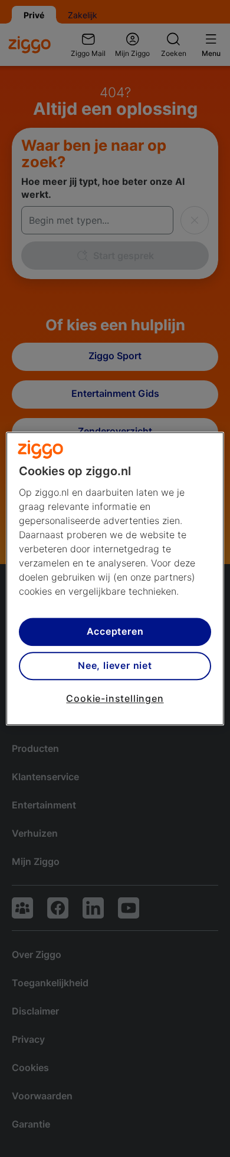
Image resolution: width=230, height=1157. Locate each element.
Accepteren (115, 632)
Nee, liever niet (115, 666)
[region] (115, 578)
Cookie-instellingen (114, 698)
